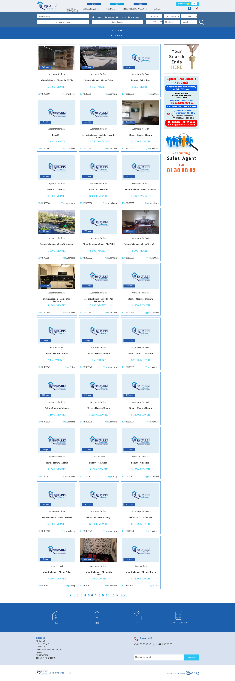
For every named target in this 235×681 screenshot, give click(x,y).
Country (99, 17)
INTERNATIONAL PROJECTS (134, 9)
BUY (94, 4)
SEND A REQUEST (91, 9)
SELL (140, 4)
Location (135, 17)
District (123, 17)
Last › (125, 595)
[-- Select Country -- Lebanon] (117, 22)
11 (113, 595)
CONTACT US (72, 11)
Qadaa (111, 17)
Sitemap (40, 637)
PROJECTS (110, 9)
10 (107, 595)
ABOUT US (71, 9)
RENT (117, 4)
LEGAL (157, 9)
